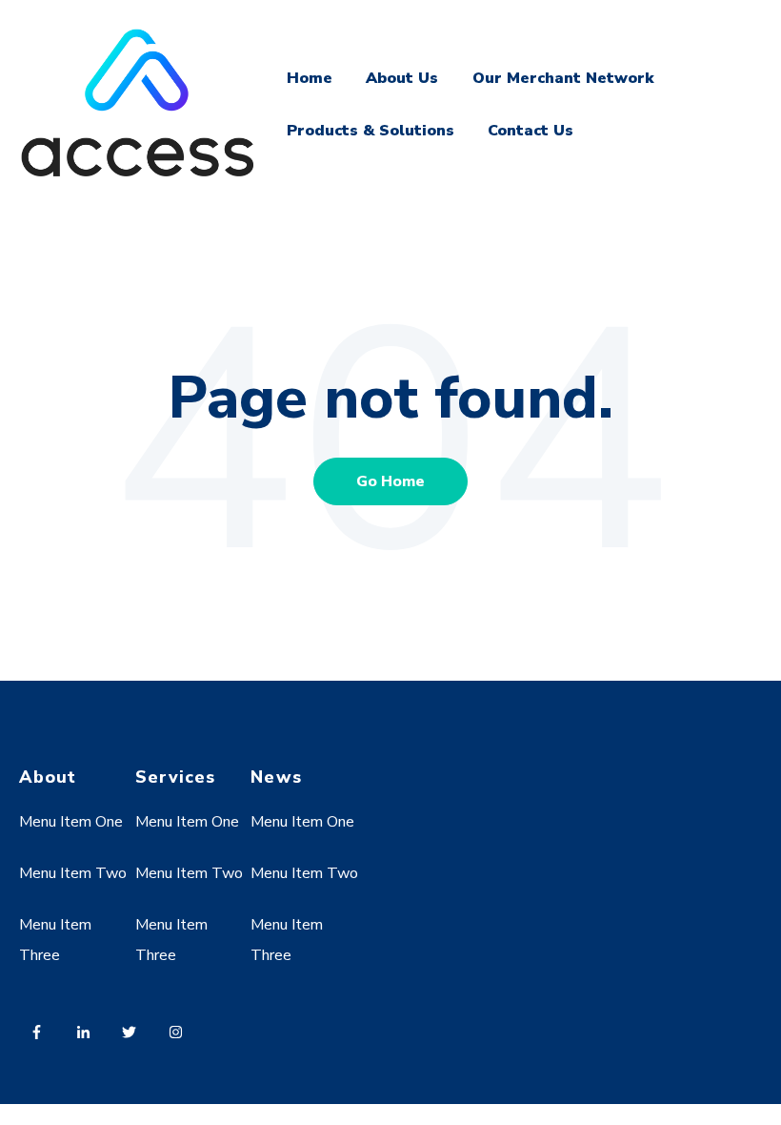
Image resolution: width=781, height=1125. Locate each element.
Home (309, 78)
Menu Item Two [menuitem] (73, 873)
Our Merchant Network (562, 78)
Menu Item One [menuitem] (71, 821)
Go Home (390, 481)
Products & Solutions (370, 130)
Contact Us (530, 130)
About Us (402, 78)
